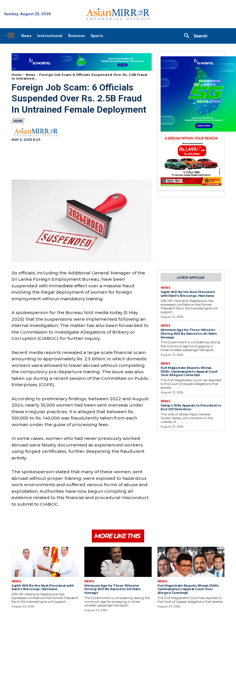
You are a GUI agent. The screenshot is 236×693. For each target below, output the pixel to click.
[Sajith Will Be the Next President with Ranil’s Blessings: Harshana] (45, 562)
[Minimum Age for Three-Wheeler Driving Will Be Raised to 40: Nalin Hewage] (117, 562)
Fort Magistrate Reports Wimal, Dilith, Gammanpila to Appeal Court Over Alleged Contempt (189, 371)
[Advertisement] (81, 161)
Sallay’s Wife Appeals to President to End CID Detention (191, 407)
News (30, 75)
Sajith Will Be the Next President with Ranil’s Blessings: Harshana (188, 294)
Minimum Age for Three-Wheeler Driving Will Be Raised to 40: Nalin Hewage (189, 333)
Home (17, 75)
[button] (194, 36)
